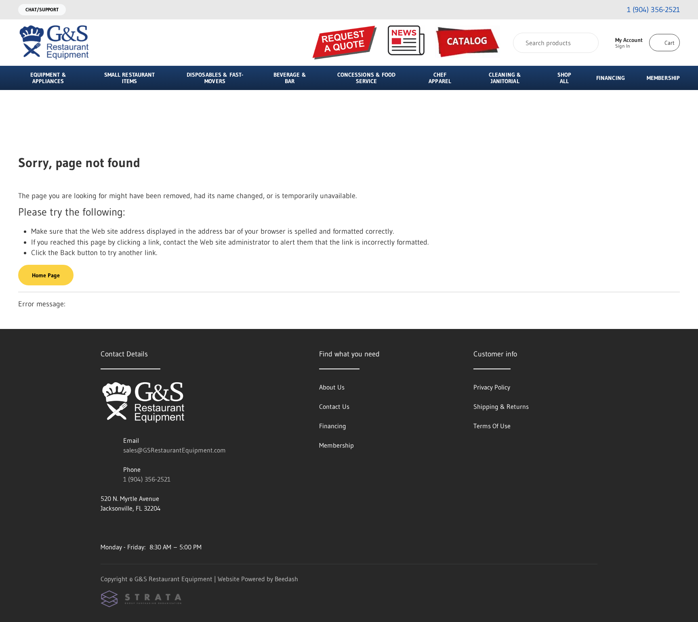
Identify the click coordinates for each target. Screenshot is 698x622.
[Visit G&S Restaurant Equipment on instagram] (104, 528)
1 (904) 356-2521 (146, 479)
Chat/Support (42, 9)
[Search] (587, 43)
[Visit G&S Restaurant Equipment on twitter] (138, 528)
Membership (663, 78)
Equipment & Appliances (48, 78)
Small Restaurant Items (129, 78)
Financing (610, 78)
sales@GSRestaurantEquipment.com (174, 450)
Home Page (46, 275)
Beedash (286, 579)
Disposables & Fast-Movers (215, 78)
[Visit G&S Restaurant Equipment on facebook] (121, 528)
